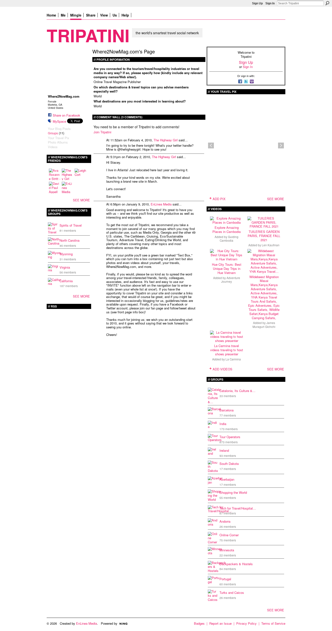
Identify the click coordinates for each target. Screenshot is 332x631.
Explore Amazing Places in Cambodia (226, 229)
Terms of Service (273, 623)
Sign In (270, 3)
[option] (246, 145)
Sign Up (257, 3)
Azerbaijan (226, 479)
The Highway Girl (166, 140)
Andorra (224, 521)
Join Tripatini (102, 132)
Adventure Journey (230, 279)
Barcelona (226, 410)
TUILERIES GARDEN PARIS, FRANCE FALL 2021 (264, 235)
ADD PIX (219, 198)
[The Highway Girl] (67, 174)
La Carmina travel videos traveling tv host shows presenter (226, 349)
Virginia (65, 267)
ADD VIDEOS (222, 369)
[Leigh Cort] (80, 174)
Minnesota (226, 550)
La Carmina (233, 359)
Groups (53, 133)
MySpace (59, 121)
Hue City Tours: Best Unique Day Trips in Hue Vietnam (226, 268)
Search (327, 3)
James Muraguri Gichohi (264, 324)
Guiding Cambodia (229, 238)
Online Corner (229, 535)
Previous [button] (211, 145)
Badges (199, 623)
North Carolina (69, 240)
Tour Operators (229, 437)
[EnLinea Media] (67, 187)
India (222, 423)
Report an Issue (220, 623)
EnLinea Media (161, 204)
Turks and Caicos (231, 592)
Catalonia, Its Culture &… (237, 390)
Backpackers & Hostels (236, 564)
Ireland (224, 450)
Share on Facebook (66, 115)
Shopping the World (233, 492)
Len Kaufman (271, 245)
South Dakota (229, 463)
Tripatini (88, 35)
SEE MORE (81, 200)
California (66, 281)
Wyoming (66, 254)
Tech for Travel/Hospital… (237, 508)
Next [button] (281, 145)
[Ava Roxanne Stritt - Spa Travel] (55, 174)
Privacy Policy (246, 623)
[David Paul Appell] (55, 187)
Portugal (225, 579)
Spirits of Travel (71, 225)
